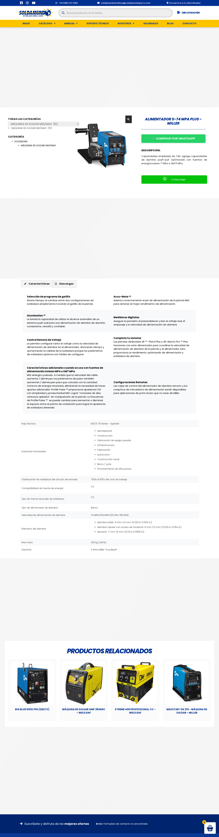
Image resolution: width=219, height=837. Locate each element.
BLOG (170, 23)
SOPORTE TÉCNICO (98, 23)
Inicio (26, 23)
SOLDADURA (20, 141)
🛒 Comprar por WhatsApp (173, 138)
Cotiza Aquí (178, 179)
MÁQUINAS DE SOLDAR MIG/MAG (38, 145)
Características (39, 283)
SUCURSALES (150, 23)
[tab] (37, 284)
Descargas (66, 283)
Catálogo (45, 23)
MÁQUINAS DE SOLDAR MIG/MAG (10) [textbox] (30, 128)
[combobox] (30, 128)
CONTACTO (189, 23)
